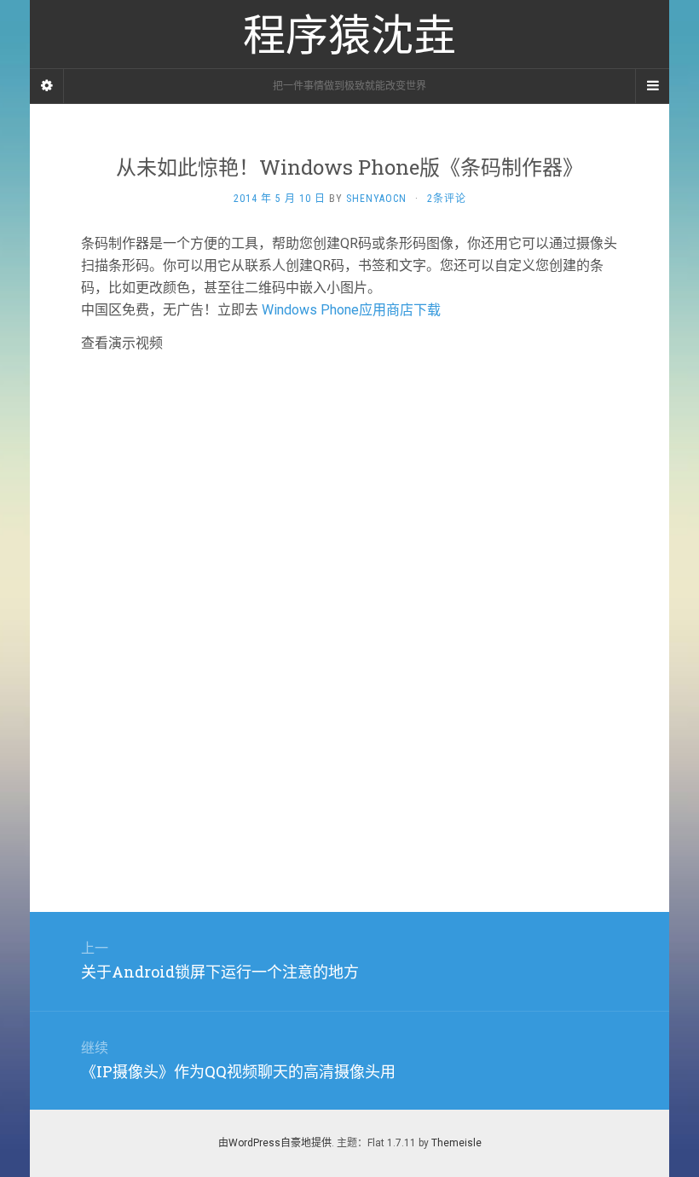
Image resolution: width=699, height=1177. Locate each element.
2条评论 (446, 199)
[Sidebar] (47, 86)
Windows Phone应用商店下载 (351, 310)
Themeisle (456, 1143)
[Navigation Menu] (652, 86)
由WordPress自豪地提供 (275, 1143)
